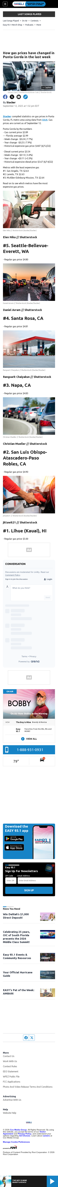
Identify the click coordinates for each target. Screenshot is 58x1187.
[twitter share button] (12, 97)
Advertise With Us (12, 1100)
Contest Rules (10, 1066)
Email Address (24, 876)
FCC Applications (11, 1081)
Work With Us (10, 1061)
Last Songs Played (11, 21)
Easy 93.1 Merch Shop (12, 25)
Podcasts (29, 25)
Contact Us (8, 1056)
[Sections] (5, 4)
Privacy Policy (24, 1134)
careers (46, 1136)
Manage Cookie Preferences (16, 1142)
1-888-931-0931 (30, 750)
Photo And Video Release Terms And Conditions (28, 1086)
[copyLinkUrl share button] (25, 97)
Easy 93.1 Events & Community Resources (17, 956)
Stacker (7, 116)
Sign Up (29, 890)
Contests (35, 21)
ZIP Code (9, 876)
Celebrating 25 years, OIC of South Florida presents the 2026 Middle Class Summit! (16, 937)
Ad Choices (24, 1136)
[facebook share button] (5, 97)
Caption (47, 87)
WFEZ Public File (11, 1076)
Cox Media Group (18, 1130)
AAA (45, 120)
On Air (24, 21)
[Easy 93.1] (29, 4)
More (38, 25)
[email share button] (18, 97)
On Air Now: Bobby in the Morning (29, 713)
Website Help (9, 1113)
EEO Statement (10, 1071)
